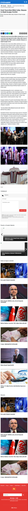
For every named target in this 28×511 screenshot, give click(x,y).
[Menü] (26, 2)
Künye (7, 485)
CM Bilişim (15, 507)
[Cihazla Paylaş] (11, 33)
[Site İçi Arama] (25, 2)
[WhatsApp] (9, 33)
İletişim (11, 485)
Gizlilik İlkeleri (17, 485)
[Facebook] (1, 33)
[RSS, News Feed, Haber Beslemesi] (14, 489)
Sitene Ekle (24, 485)
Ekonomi (9, 5)
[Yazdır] (20, 33)
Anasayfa (4, 5)
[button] (22, 33)
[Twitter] (3, 33)
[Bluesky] (5, 33)
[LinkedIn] (7, 33)
